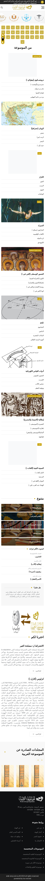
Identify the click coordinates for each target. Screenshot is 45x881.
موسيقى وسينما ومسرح (34, 396)
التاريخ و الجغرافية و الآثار (34, 568)
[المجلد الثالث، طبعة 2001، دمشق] (37, 776)
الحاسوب (38, 557)
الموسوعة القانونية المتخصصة (32, 858)
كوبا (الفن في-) (38, 291)
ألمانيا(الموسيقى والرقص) (35, 432)
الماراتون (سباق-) (38, 230)
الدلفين (41, 331)
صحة (39, 153)
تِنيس (42, 133)
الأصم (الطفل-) (35, 579)
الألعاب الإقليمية (38, 234)
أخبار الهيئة (38, 832)
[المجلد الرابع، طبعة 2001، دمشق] (22, 776)
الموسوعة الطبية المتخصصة (32, 854)
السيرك (41, 226)
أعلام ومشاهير (37, 56)
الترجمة (41, 477)
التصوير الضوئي (38, 376)
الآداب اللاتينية (37, 561)
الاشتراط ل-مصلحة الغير (32, 646)
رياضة (39, 202)
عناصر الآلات (39, 384)
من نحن (39, 828)
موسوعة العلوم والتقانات (33, 867)
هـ (8, 37)
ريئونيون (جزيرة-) (35, 572)
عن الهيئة (17, 828)
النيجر (42, 141)
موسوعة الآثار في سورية (33, 863)
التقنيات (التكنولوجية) (35, 553)
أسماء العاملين (15, 841)
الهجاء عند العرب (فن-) (36, 485)
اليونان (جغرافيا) (37, 129)
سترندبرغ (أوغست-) (37, 84)
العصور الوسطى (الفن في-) (32, 274)
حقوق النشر (38, 836)
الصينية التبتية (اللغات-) (35, 468)
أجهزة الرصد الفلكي (37, 340)
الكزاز (41, 177)
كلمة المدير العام (14, 832)
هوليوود (41, 437)
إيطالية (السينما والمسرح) (34, 420)
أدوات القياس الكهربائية (35, 371)
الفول (42, 190)
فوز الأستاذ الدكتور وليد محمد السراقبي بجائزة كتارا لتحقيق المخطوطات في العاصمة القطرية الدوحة (20, 2)
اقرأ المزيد (38, 671)
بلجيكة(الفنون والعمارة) (36, 283)
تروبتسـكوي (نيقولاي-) (35, 80)
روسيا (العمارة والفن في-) (35, 287)
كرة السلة (40, 238)
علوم (39, 299)
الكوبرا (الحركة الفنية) (37, 278)
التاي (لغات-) (39, 473)
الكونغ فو (41, 242)
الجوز (42, 181)
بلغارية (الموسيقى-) (37, 428)
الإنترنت (41, 380)
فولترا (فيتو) (40, 93)
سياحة (39, 105)
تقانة (40, 347)
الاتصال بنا (38, 841)
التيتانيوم (41, 327)
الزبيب (41, 186)
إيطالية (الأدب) (36, 564)
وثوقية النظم (39, 388)
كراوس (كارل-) (36, 679)
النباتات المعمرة (38, 335)
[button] (42, 760)
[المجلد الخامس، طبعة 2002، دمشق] (7, 776)
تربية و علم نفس (37, 576)
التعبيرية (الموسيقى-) (36, 424)
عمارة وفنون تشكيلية (35, 250)
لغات (39, 444)
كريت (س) (40, 137)
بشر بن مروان (39, 89)
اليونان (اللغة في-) (38, 481)
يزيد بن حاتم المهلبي (37, 97)
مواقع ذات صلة (15, 836)
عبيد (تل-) (40, 145)
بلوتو (42, 323)
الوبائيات (41, 194)
